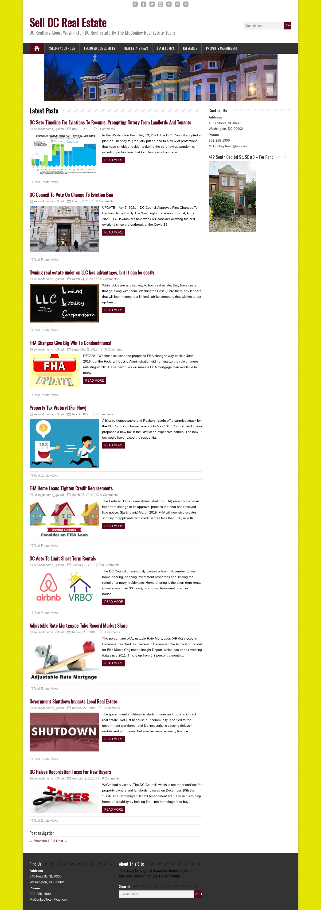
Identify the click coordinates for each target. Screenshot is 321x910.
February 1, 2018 (82, 778)
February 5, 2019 (82, 565)
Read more (113, 160)
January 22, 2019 (83, 708)
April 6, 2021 (80, 201)
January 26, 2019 (83, 632)
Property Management (221, 48)
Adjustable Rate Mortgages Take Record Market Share (79, 625)
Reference (190, 48)
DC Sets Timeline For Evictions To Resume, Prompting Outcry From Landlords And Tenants (110, 122)
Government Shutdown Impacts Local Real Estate (73, 701)
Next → (61, 841)
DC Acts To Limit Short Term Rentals (63, 558)
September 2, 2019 (84, 349)
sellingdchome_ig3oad (49, 129)
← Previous (38, 841)
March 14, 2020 (82, 279)
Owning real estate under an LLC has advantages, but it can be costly (92, 272)
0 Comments (106, 129)
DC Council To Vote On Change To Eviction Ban (71, 194)
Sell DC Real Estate (68, 22)
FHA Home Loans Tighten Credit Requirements (71, 488)
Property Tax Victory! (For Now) (58, 407)
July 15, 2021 (80, 129)
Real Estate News (136, 48)
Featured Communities (99, 48)
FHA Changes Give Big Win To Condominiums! (70, 342)
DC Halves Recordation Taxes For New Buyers (70, 771)
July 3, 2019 (79, 414)
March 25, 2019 (82, 495)
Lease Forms (165, 48)
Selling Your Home (62, 48)
